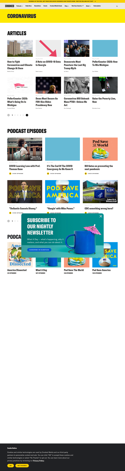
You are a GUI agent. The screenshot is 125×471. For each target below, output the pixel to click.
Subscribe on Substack (39, 249)
